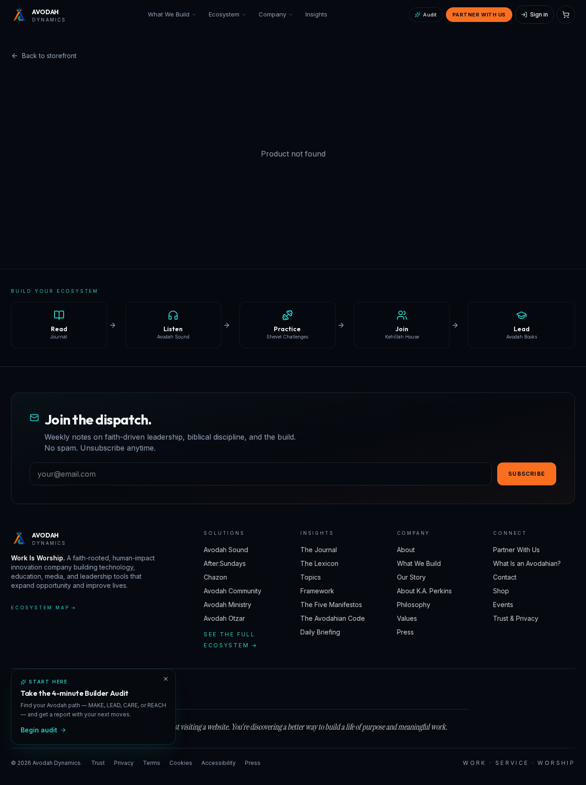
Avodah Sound (226, 550)
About (406, 550)
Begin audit (39, 730)
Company (272, 14)
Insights (316, 14)
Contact (504, 577)
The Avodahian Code (332, 618)
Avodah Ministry (227, 604)
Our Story (411, 577)
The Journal (318, 550)
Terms (151, 762)
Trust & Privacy (515, 618)
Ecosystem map (44, 607)
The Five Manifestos (331, 604)
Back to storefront (49, 55)
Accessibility (218, 762)
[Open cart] (566, 14)
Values (407, 618)
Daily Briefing (320, 632)
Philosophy (413, 604)
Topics (310, 577)
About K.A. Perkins (424, 591)
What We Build (169, 14)
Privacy (124, 762)
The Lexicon (319, 563)
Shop (501, 591)
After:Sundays (225, 563)
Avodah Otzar (224, 618)
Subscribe (526, 473)
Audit (430, 14)
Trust (98, 762)
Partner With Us (479, 14)
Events (503, 604)
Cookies (180, 762)
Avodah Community (232, 591)
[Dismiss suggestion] (166, 679)
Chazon (215, 577)
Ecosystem (224, 14)
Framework (317, 591)
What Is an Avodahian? (527, 563)
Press (405, 632)
